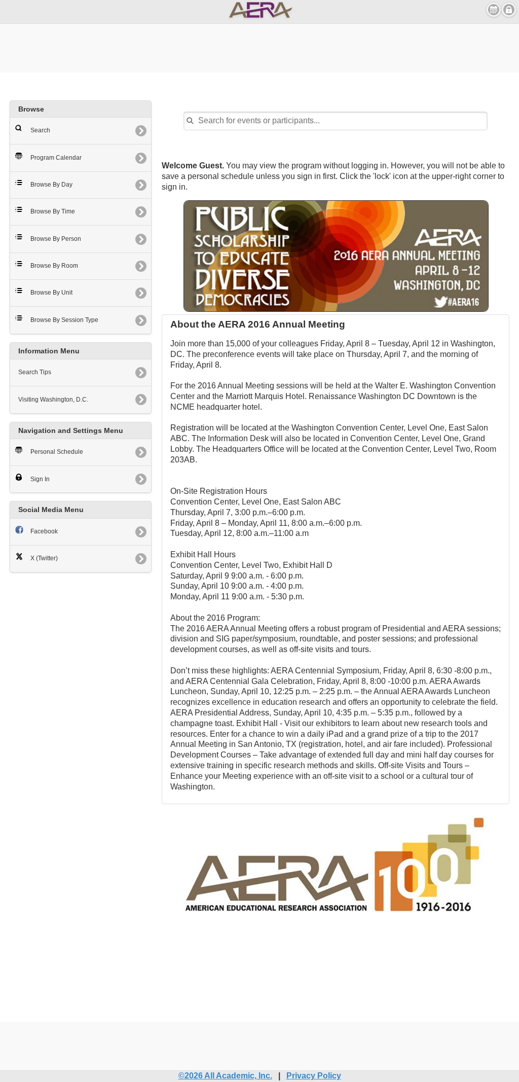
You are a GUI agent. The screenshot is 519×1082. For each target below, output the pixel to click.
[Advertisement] (259, 46)
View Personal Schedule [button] (493, 9)
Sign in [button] (508, 9)
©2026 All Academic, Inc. (225, 1075)
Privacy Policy (313, 1075)
